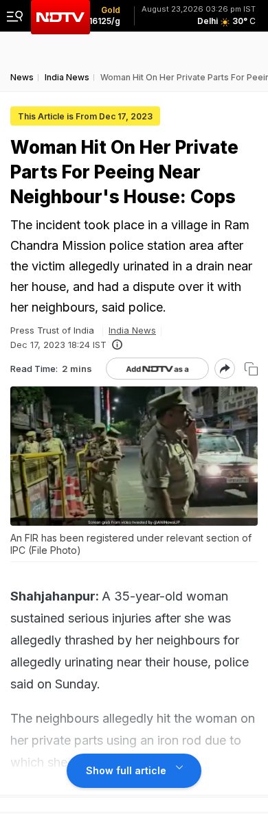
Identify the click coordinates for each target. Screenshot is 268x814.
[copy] (251, 368)
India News (132, 330)
